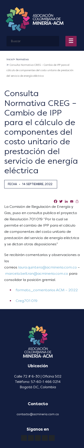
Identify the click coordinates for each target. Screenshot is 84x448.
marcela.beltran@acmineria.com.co (36, 273)
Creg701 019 (26, 301)
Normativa (22, 59)
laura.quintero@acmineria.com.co (47, 267)
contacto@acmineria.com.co (38, 414)
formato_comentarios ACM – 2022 (46, 290)
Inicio (9, 59)
